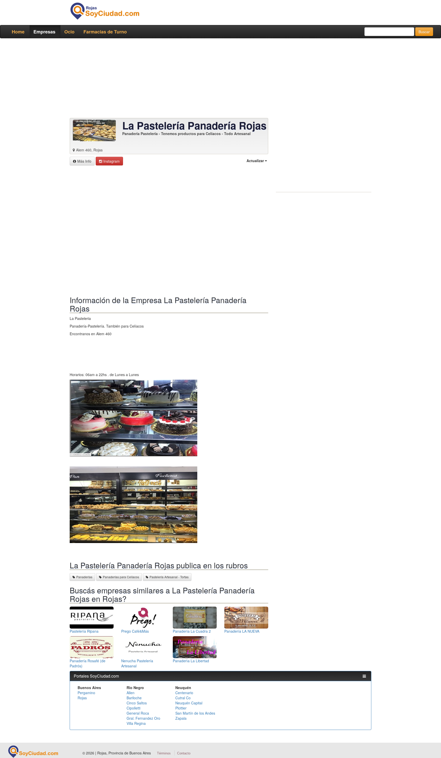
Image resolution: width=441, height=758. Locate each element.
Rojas (82, 697)
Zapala (181, 718)
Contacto (183, 753)
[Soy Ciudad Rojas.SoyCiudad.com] (104, 11)
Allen (130, 692)
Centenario (184, 692)
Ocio (69, 31)
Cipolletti (133, 708)
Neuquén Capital (188, 702)
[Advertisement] (219, 79)
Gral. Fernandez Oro (143, 718)
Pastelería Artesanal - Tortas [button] (169, 577)
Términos (164, 753)
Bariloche (134, 697)
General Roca (138, 713)
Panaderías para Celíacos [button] (121, 577)
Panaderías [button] (84, 577)
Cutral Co (183, 697)
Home (18, 31)
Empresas (44, 31)
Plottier (181, 708)
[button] (109, 161)
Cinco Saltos (137, 702)
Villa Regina (136, 723)
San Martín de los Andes (195, 713)
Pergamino (86, 692)
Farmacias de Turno (105, 31)
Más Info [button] (84, 161)
